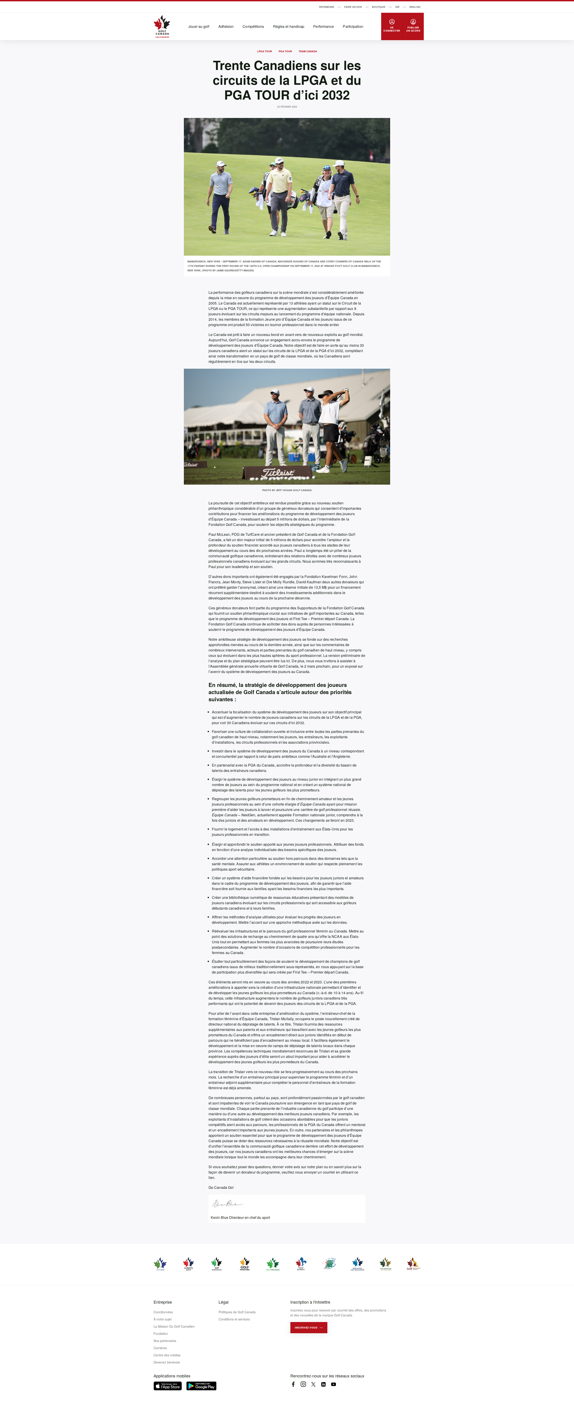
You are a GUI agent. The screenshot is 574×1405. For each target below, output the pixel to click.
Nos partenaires (165, 1340)
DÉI (397, 7)
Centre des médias (167, 1355)
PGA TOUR (285, 51)
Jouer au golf (198, 26)
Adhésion (226, 26)
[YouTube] (333, 1384)
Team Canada (308, 51)
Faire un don (353, 7)
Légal (223, 1302)
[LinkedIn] (323, 1384)
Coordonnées (163, 1312)
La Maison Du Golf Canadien (174, 1326)
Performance (323, 26)
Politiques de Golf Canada (237, 1312)
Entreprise (163, 1302)
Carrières (160, 1348)
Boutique (378, 7)
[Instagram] (303, 1384)
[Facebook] (293, 1384)
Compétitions (253, 26)
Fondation (161, 1333)
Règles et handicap (288, 26)
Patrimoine (326, 7)
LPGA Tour (264, 51)
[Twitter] (313, 1384)
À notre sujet (163, 1319)
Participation (353, 26)
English (414, 7)
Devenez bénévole (167, 1362)
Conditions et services (234, 1319)
